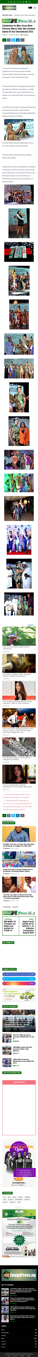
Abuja (9, 1197)
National (5, 1202)
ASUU (4, 1197)
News (2, 1338)
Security (3, 1344)
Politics (3, 1341)
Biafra (14, 1197)
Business (20, 1197)
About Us (15, 1355)
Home (9, 1355)
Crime (4, 1199)
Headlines (27, 1199)
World (19, 1202)
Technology (13, 1202)
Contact (28, 1355)
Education (10, 1199)
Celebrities (27, 1197)
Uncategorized (20, 15)
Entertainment (7, 907)
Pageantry (25, 35)
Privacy (22, 1355)
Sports (3, 1346)
